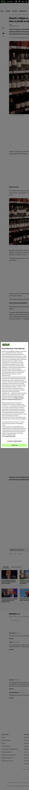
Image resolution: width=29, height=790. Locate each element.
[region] (14, 395)
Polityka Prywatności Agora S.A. (14, 399)
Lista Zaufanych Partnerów (8, 436)
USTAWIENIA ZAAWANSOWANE (14, 441)
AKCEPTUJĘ (14, 445)
